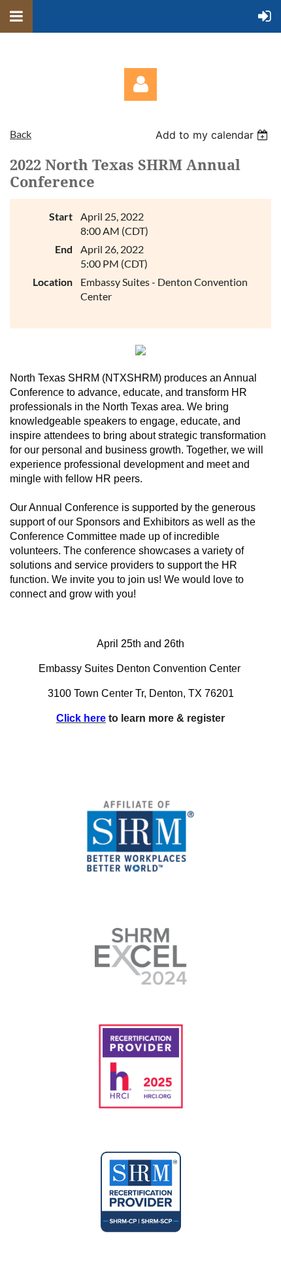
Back (20, 134)
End (64, 249)
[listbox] (213, 135)
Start (61, 216)
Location (53, 281)
